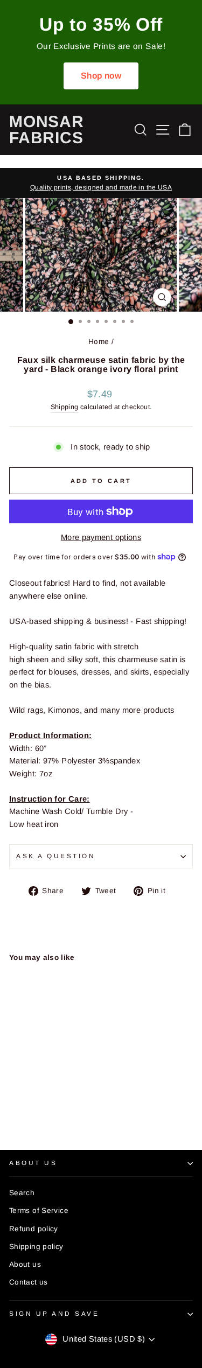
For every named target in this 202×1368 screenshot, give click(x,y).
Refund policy (33, 1229)
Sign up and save (54, 1313)
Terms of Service (38, 1210)
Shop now (101, 75)
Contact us (28, 1282)
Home (98, 342)
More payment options (101, 537)
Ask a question (55, 855)
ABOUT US (33, 1162)
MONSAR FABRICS (46, 129)
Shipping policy (36, 1247)
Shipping (65, 407)
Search (21, 1193)
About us (25, 1264)
